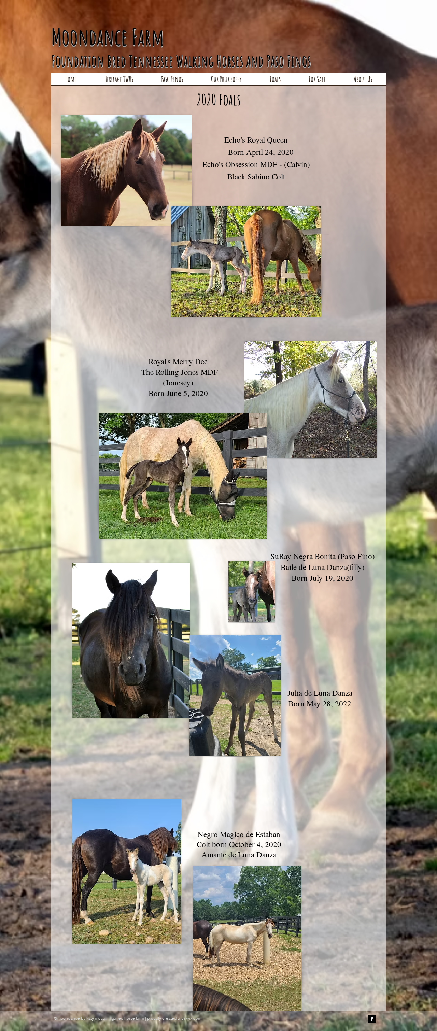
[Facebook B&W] (372, 1019)
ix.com (195, 1018)
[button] (118, 81)
